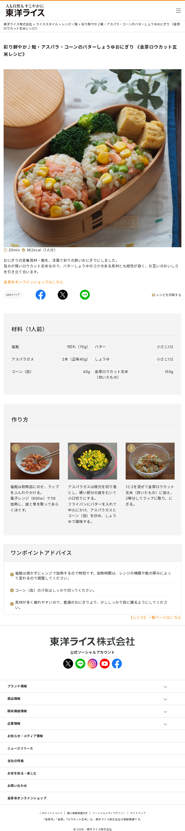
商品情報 (14, 698)
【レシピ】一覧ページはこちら (155, 617)
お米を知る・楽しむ (22, 773)
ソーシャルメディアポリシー (109, 813)
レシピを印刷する (168, 295)
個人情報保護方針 (77, 813)
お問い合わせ (17, 786)
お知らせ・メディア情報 (25, 736)
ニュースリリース (20, 748)
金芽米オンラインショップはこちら (33, 282)
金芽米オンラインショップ (26, 798)
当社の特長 (15, 761)
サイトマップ (138, 813)
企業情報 (14, 723)
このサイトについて (50, 813)
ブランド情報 (17, 686)
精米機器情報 (17, 711)
